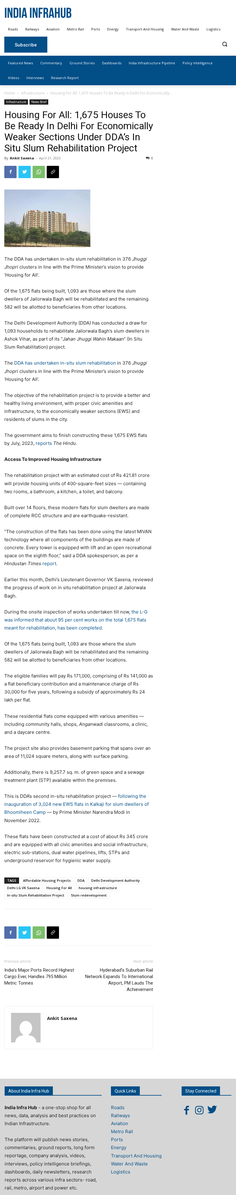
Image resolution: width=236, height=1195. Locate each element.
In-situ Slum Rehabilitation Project (35, 895)
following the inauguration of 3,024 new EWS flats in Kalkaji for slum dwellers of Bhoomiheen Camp (76, 804)
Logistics (120, 1172)
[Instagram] (199, 1110)
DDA (81, 880)
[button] (224, 44)
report (49, 563)
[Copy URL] (53, 172)
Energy (118, 1147)
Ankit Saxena (22, 158)
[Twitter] (24, 172)
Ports (117, 1139)
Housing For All (59, 887)
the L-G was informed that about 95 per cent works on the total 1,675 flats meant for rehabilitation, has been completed (76, 620)
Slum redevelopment (89, 895)
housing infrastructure (98, 887)
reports (44, 443)
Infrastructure (33, 93)
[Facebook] (10, 172)
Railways (120, 1115)
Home (9, 93)
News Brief (38, 102)
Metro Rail (122, 1131)
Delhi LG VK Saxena (23, 887)
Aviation (119, 1123)
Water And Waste (129, 1164)
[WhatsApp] (39, 172)
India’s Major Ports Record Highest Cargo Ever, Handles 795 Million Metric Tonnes (39, 976)
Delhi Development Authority (115, 880)
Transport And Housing (136, 1156)
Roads (117, 1107)
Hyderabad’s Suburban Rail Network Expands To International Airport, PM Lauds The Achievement (119, 979)
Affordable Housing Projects (47, 880)
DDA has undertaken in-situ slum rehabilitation (65, 363)
